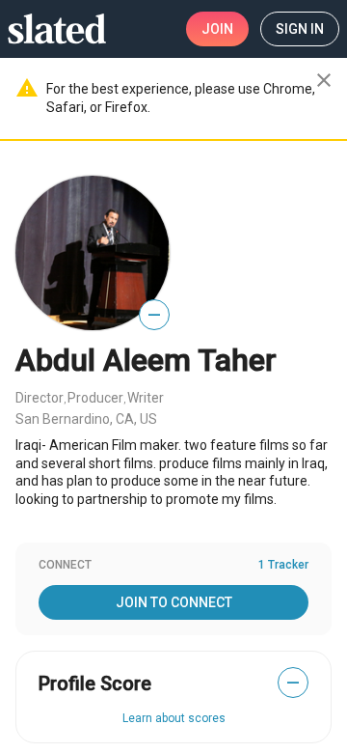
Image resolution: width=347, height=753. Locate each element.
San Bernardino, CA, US (86, 419)
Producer (95, 397)
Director (39, 397)
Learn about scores (174, 718)
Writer (145, 397)
